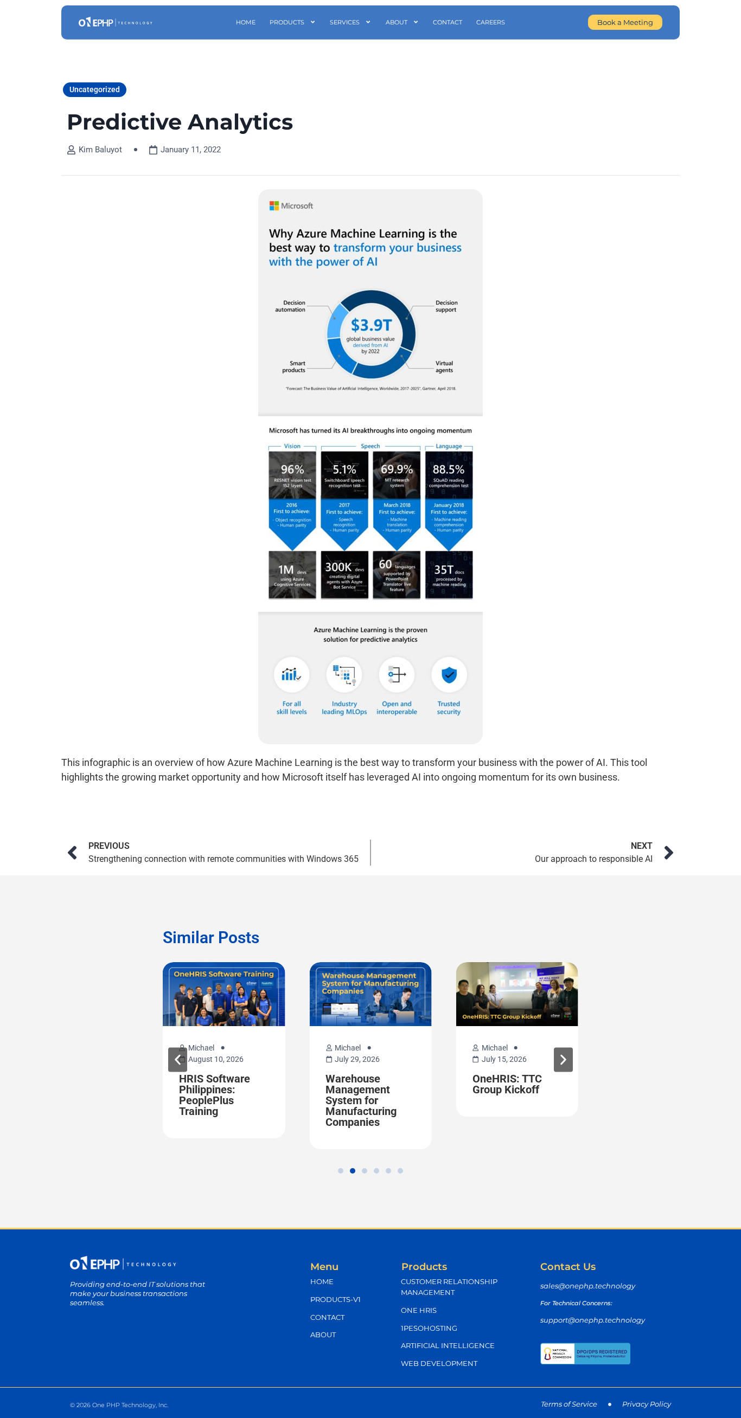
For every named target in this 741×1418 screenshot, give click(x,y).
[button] (177, 1059)
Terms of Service (569, 1404)
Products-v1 (335, 1299)
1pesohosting (429, 1328)
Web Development (439, 1363)
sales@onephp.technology (587, 1286)
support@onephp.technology (592, 1320)
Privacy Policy (646, 1404)
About (396, 22)
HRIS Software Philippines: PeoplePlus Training (214, 1095)
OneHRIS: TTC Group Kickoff (507, 1084)
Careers (490, 22)
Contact (447, 22)
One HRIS (419, 1310)
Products (287, 22)
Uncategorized (94, 89)
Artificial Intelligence (448, 1346)
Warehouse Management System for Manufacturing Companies (361, 1100)
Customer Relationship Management (449, 1287)
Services (345, 22)
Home (245, 22)
